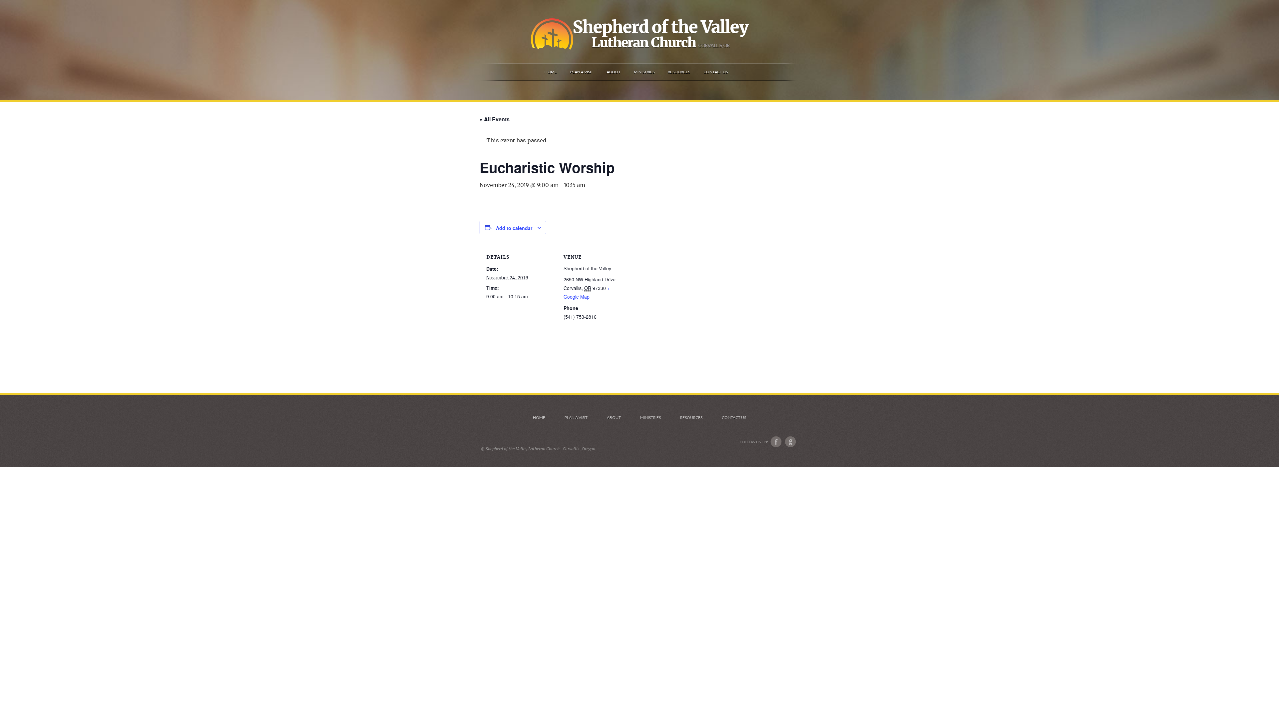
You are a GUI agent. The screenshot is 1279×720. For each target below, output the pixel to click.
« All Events (495, 119)
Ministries (650, 417)
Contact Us (734, 417)
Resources (691, 417)
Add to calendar (514, 228)
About (614, 417)
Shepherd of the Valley (660, 27)
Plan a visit (576, 417)
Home (539, 417)
